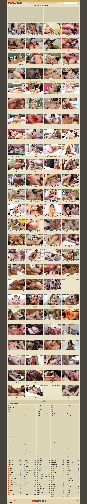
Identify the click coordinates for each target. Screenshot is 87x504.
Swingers (58, 478)
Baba (15, 458)
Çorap (72, 454)
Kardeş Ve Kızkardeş (44, 423)
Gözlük (29, 468)
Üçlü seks (72, 476)
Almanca (15, 415)
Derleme (29, 405)
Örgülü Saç (72, 458)
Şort (72, 496)
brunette (17, 0)
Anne (15, 427)
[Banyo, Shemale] (52, 209)
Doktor (29, 409)
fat (44, 0)
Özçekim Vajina (72, 462)
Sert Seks (58, 456)
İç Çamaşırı (72, 490)
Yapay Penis (72, 419)
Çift (72, 450)
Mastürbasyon (44, 474)
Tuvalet (58, 494)
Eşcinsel (29, 442)
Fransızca (29, 446)
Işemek (44, 405)
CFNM (15, 486)
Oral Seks (68, 80)
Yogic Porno (72, 427)
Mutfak (44, 486)
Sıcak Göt (58, 480)
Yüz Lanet (72, 438)
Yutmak (72, 432)
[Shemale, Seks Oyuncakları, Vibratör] (52, 149)
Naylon (44, 490)
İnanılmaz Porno (72, 480)
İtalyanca (72, 488)
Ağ (46, 50)
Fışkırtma (29, 448)
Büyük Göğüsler (32, 80)
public (34, 0)
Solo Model (58, 464)
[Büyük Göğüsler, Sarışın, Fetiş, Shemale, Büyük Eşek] (34, 73)
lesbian (47, 0)
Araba (15, 432)
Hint (29, 488)
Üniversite (57, 35)
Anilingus (15, 423)
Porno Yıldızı (58, 436)
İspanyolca (72, 486)
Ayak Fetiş (15, 440)
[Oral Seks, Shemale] (70, 73)
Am (15, 417)
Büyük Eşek (37, 82)
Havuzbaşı (29, 482)
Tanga (58, 484)
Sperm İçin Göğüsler (58, 466)
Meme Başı (44, 478)
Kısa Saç (44, 448)
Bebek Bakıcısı (15, 464)
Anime (15, 425)
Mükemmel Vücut (44, 488)
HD (59, 50)
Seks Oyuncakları (53, 156)
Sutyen (58, 476)
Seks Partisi (58, 454)
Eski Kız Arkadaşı (29, 429)
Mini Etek (44, 482)
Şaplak (72, 494)
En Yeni (39, 3)
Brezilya (15, 472)
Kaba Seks (44, 409)
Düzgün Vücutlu (29, 419)
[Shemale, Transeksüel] (52, 329)
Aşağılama (15, 452)
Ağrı (15, 448)
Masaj (44, 472)
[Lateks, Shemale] (70, 209)
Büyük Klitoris (15, 482)
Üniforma (72, 468)
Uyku (72, 407)
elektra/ (55, 0)
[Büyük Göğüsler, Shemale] (16, 149)
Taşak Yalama (58, 486)
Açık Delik (15, 444)
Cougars (15, 490)
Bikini (15, 466)
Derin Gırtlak (15, 494)
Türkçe (58, 496)
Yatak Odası (72, 421)
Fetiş (40, 80)
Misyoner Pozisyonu (44, 484)
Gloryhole (29, 460)
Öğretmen (72, 466)
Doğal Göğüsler (29, 411)
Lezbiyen (44, 468)
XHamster (23, 23)
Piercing (58, 427)
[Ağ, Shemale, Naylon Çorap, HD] (52, 43)
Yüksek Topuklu (72, 434)
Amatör (15, 419)
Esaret (29, 427)
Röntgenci (58, 442)
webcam (66, 0)
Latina (44, 466)
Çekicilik (72, 446)
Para (58, 419)
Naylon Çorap (55, 50)
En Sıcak (32, 3)
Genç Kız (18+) (29, 452)
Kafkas (44, 417)
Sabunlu (58, 444)
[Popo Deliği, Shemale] (34, 194)
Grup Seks (29, 462)
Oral (58, 411)
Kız (15, 261)
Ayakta (15, 442)
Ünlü (72, 472)
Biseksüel (15, 470)
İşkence (72, 492)
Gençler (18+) (29, 454)
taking (63, 0)
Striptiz (58, 474)
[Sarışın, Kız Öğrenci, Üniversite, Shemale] (52, 28)
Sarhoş (58, 448)
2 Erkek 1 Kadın (15, 405)
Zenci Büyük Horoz (72, 442)
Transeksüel (57, 201)
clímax (21, 0)
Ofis (44, 494)
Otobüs (58, 417)
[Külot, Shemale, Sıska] (34, 224)
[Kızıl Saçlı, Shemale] (70, 224)
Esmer (48, 231)
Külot (31, 231)
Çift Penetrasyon (72, 452)
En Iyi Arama (54, 3)
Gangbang (29, 450)
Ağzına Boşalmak (15, 450)
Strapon (58, 472)
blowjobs (41, 0)
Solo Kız (20, 50)
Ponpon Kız (58, 432)
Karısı (44, 425)
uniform (51, 0)
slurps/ (37, 0)
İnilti (72, 484)
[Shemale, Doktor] (70, 88)
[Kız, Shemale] (16, 254)
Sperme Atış (58, 468)
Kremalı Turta (68, 186)
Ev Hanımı (29, 438)
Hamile (29, 478)
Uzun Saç (72, 409)
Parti (58, 425)
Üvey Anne (72, 474)
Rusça (58, 440)
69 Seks (15, 411)
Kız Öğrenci (52, 35)
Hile (29, 486)
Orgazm (58, 415)
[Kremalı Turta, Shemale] (70, 179)
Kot (44, 432)
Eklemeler (29, 423)
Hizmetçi (29, 490)
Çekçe (72, 448)
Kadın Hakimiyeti (44, 411)
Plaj (58, 429)
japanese (59, 0)
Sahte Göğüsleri (58, 446)
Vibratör (58, 156)
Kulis (44, 436)
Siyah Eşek (58, 460)
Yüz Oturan (72, 440)
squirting (74, 0)
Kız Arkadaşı (44, 454)
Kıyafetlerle (44, 450)
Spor (58, 470)
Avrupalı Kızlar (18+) (15, 438)
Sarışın (48, 35)
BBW (15, 454)
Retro (58, 438)
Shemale (17, 35)
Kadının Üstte (44, 415)
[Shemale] (16, 28)
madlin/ (70, 0)
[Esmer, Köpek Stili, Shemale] (52, 224)
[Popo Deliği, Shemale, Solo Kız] (16, 58)
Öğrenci (72, 464)
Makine (44, 470)
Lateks (68, 216)
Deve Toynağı (29, 407)
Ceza (15, 488)
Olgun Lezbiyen (58, 409)
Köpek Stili (52, 231)
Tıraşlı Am (72, 405)
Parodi (58, 423)
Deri (15, 492)
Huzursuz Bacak (29, 492)
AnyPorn (59, 23)
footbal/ (30, 0)
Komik (44, 429)
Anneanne (15, 429)
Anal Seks (48, 201)
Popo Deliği (13, 65)
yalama (72, 444)
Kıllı (44, 446)
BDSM (15, 456)
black (27, 0)
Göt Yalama (29, 466)
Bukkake (15, 474)
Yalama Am (72, 417)
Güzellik (29, 474)
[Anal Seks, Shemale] (70, 194)
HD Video (47, 3)
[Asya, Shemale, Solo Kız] (16, 43)
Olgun (58, 405)
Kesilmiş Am (44, 427)
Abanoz (15, 413)
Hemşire (29, 484)
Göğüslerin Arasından (29, 470)
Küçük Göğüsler (44, 444)
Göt (29, 464)
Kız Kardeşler (44, 456)
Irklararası (29, 494)
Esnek (29, 434)
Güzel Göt (29, 472)
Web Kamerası (72, 413)
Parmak (58, 421)
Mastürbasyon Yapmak (44, 476)
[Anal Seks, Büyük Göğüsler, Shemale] (34, 254)
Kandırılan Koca (44, 421)
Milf (44, 480)
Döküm (29, 415)
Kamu (44, 419)
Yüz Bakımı (72, 436)
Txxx (42, 23)
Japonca (44, 407)
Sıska (39, 231)
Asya (13, 50)
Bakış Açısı (15, 460)
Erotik (29, 425)
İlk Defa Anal (72, 478)
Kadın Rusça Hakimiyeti (44, 413)
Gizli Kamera (29, 458)
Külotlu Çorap (44, 442)
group (78, 0)
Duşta (29, 413)
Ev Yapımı (29, 440)
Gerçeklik (29, 456)
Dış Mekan (29, 421)
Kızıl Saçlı (68, 231)
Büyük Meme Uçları (15, 484)
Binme (15, 468)
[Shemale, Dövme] (34, 88)
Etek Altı (29, 436)
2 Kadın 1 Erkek (15, 407)
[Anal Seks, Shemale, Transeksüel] (52, 194)
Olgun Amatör (58, 407)
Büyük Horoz (15, 480)
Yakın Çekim (72, 415)
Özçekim (72, 460)
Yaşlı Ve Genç (72, 425)
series (24, 0)
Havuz (29, 480)
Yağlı (72, 423)
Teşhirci (58, 488)
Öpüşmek (72, 456)
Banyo (51, 216)
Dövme (29, 417)
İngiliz (72, 482)
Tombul (58, 490)
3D (15, 409)
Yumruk (72, 429)
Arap (15, 434)
